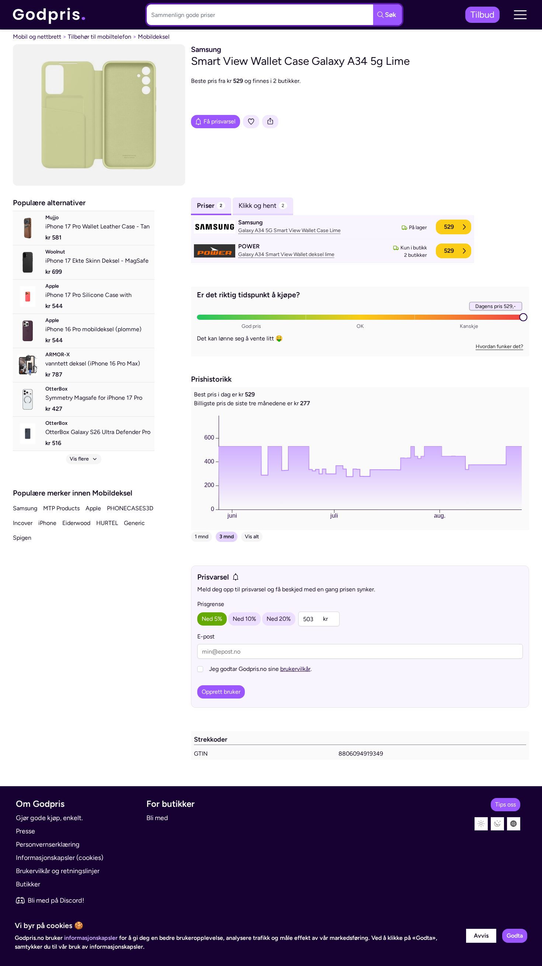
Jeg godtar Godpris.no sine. (260, 668)
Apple (93, 508)
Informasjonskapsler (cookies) (59, 858)
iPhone (47, 522)
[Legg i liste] (251, 121)
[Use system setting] (513, 823)
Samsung (25, 508)
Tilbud (482, 14)
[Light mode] (481, 823)
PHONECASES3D (130, 508)
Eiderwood (76, 522)
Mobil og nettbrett (37, 36)
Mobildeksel (154, 36)
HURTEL (107, 522)
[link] (49, 15)
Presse (25, 831)
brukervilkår (295, 668)
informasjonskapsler (91, 937)
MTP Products (61, 508)
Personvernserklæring (48, 844)
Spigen (22, 537)
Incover (22, 522)
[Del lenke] (270, 121)
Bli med (157, 818)
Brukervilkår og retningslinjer (58, 871)
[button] (520, 15)
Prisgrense (210, 604)
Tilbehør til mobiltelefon (99, 36)
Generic (134, 522)
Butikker (28, 884)
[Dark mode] (497, 823)
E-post (206, 636)
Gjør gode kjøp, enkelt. (49, 818)
